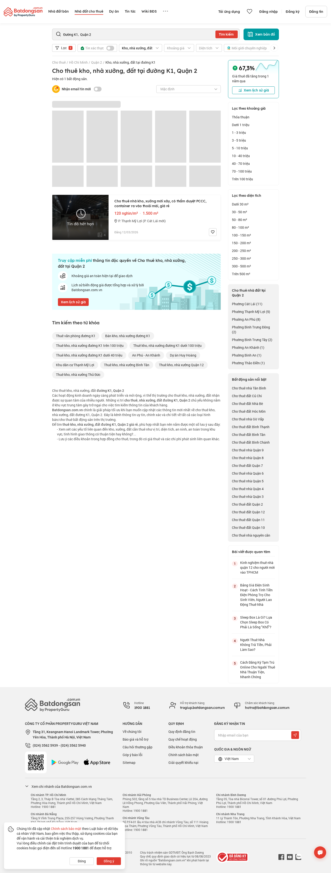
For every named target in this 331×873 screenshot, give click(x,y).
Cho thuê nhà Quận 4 (248, 488)
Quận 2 (96, 62)
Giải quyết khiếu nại (183, 762)
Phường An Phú (246, 319)
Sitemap (129, 762)
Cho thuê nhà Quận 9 (248, 450)
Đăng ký (292, 11)
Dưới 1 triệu (240, 124)
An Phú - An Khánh (146, 355)
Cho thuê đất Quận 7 (247, 465)
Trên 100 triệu (242, 179)
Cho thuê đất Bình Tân (248, 434)
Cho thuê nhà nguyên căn (251, 535)
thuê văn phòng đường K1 (75, 336)
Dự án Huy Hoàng (183, 355)
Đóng (82, 861)
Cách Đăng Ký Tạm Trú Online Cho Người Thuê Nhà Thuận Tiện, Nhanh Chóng (257, 669)
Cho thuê (59, 62)
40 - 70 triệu (241, 163)
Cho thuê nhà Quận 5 (248, 481)
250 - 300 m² (241, 258)
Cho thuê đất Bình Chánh (251, 442)
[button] (274, 48)
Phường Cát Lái (247, 304)
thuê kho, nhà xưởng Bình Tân (126, 365)
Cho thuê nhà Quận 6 (248, 473)
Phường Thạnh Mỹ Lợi (251, 311)
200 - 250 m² (241, 250)
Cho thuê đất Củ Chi (247, 396)
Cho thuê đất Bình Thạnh (250, 427)
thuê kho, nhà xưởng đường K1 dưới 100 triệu (167, 345)
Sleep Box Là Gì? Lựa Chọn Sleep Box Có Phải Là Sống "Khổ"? (256, 622)
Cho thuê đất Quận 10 (248, 527)
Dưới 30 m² (240, 204)
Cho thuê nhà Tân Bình (249, 388)
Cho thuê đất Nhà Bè (247, 403)
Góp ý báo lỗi (132, 754)
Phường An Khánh (248, 347)
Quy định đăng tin (181, 731)
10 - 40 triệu (241, 155)
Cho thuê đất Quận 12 (248, 512)
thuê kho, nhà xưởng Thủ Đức (78, 374)
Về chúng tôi (132, 731)
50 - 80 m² (239, 219)
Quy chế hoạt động (182, 739)
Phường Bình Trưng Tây (252, 339)
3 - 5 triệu (239, 140)
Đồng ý (109, 861)
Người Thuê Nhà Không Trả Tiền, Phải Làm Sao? (256, 645)
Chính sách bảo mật (183, 754)
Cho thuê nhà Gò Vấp (248, 419)
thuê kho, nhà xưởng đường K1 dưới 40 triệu (89, 355)
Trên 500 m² (241, 274)
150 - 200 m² (241, 243)
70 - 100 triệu (242, 171)
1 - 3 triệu (239, 132)
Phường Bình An (246, 355)
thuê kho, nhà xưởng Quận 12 (181, 365)
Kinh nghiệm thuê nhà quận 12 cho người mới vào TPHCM (257, 567)
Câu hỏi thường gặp (137, 747)
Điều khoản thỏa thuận (185, 747)
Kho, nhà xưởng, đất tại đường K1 (130, 62)
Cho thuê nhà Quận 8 (248, 457)
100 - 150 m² (241, 235)
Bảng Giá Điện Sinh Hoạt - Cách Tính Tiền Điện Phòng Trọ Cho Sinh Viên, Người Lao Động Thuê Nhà (256, 595)
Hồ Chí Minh (78, 62)
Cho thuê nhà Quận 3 (248, 496)
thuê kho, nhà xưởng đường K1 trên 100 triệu (90, 345)
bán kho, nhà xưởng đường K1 (127, 336)
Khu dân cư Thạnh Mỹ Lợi (75, 365)
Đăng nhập (268, 11)
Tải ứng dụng (229, 11)
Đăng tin (316, 11)
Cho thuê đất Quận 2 (247, 504)
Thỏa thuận (240, 117)
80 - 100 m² (240, 227)
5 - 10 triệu (240, 148)
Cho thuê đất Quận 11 (248, 519)
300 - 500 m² (241, 266)
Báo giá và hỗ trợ (135, 739)
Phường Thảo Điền (248, 363)
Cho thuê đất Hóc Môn (249, 411)
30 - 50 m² (239, 212)
